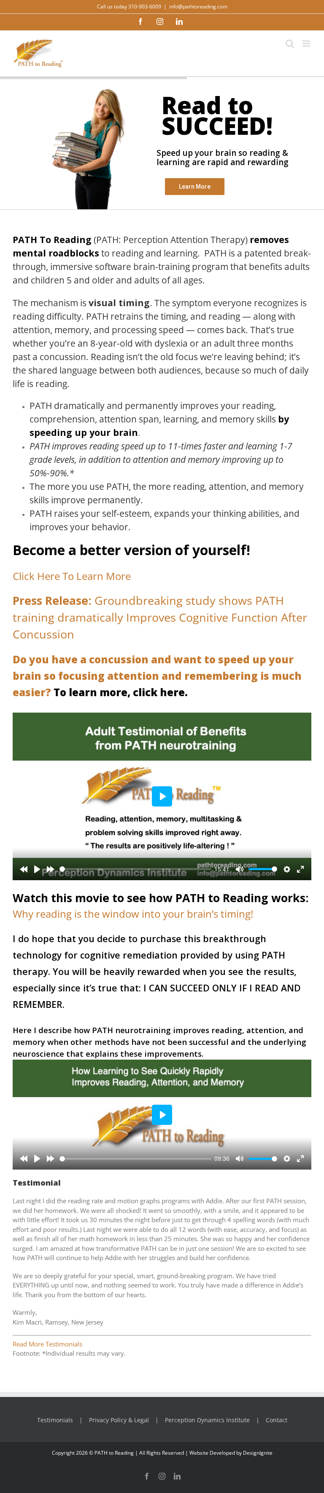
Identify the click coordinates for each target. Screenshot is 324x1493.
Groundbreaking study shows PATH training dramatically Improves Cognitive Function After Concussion (160, 617)
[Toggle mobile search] (290, 43)
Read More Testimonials (47, 1344)
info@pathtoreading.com (198, 6)
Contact (276, 1420)
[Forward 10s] (50, 869)
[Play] (37, 869)
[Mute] (239, 869)
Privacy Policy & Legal (119, 1420)
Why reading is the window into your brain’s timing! (133, 914)
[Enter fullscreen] (300, 869)
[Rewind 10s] (23, 869)
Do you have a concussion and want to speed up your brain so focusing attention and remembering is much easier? (157, 675)
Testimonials (55, 1420)
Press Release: (53, 600)
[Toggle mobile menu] (306, 43)
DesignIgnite (258, 1452)
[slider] (135, 869)
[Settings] (287, 869)
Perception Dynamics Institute (207, 1420)
